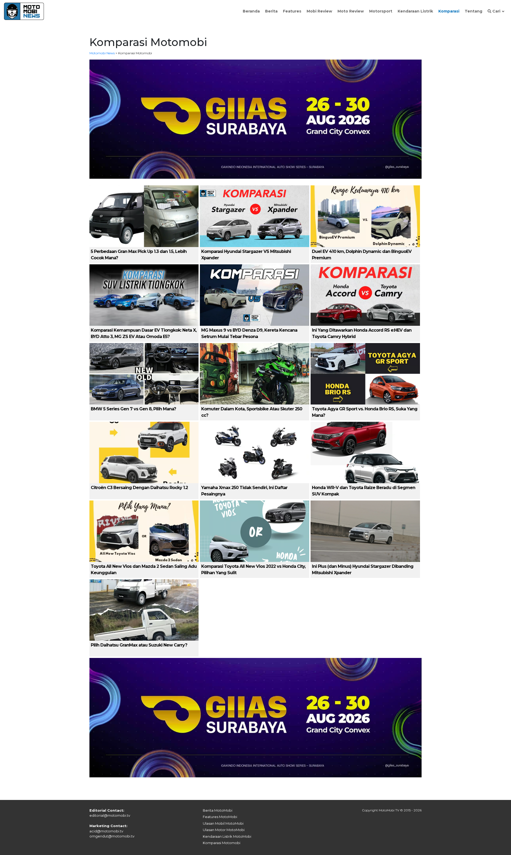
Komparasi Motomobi (221, 843)
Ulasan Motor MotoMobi (224, 830)
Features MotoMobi (220, 817)
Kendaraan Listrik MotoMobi (227, 836)
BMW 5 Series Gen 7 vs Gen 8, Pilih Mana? (133, 408)
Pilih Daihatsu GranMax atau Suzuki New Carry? (139, 645)
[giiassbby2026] (255, 118)
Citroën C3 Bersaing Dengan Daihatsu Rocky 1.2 (139, 487)
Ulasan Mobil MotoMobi (223, 823)
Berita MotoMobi (217, 810)
